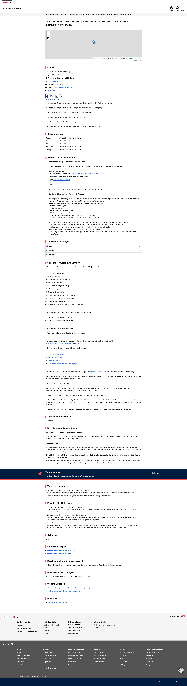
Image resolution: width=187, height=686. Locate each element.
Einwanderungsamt (49, 668)
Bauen (122, 658)
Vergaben (71, 665)
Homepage (52, 90)
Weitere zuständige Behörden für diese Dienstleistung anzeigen (69, 588)
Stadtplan (149, 665)
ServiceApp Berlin (74, 630)
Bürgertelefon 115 (23, 658)
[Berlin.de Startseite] (7, 2)
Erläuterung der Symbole (53, 99)
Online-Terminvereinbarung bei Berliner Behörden (89, 173)
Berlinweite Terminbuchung (155, 474)
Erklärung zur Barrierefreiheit (27, 631)
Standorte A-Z (47, 630)
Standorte (63, 14)
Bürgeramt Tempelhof (126, 14)
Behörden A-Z (47, 634)
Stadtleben (149, 662)
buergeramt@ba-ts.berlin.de (63, 87)
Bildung (122, 665)
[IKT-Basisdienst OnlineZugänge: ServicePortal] (11, 617)
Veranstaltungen (100, 658)
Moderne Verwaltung (127, 652)
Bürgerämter (47, 662)
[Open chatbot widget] (181, 671)
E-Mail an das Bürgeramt (61, 180)
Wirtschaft (149, 658)
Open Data (72, 662)
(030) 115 (54, 81)
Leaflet (94, 58)
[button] (93, 42)
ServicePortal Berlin (51, 14)
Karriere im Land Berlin (76, 655)
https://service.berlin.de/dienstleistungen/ (59, 343)
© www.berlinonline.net (135, 58)
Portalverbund (73, 633)
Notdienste (20, 662)
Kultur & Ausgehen (152, 652)
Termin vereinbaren (23, 655)
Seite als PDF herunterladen (57, 602)
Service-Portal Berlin (98, 372)
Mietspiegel (124, 662)
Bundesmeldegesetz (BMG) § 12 (59, 553)
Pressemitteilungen (101, 652)
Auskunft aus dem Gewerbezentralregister (62, 364)
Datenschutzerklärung (24, 628)
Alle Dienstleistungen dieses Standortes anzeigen (64, 591)
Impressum (20, 625)
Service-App (21, 652)
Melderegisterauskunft (55, 357)
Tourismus (149, 655)
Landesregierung (74, 652)
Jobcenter (46, 665)
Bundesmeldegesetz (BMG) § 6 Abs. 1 (61, 550)
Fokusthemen (99, 662)
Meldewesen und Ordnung (76, 14)
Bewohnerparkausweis (56, 354)
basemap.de (104, 58)
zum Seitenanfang (175, 616)
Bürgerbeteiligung (74, 658)
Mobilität (123, 655)
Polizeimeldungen (100, 655)
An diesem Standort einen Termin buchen (164, 682)
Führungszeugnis (54, 360)
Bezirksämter (47, 658)
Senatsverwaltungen (50, 655)
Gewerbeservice (22, 665)
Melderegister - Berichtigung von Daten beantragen (102, 14)
